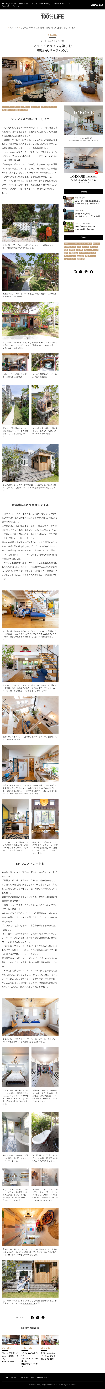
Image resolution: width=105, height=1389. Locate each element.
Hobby (47, 4)
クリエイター (86, 244)
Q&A (33, 1377)
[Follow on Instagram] (75, 271)
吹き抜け (6, 110)
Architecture (22, 4)
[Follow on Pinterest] (86, 271)
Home (5, 28)
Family (32, 4)
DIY (68, 4)
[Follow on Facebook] (91, 271)
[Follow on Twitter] (80, 271)
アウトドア (26, 107)
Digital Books (23, 1377)
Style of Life (11, 4)
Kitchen (39, 4)
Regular (16, 6)
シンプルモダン (69, 259)
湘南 (12, 110)
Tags (83, 237)
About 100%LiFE (9, 1377)
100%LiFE (52, 16)
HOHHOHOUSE (29, 1303)
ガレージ (45, 107)
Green (63, 4)
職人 (86, 250)
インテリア (35, 107)
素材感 (25, 110)
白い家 (18, 110)
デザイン (79, 250)
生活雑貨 (80, 256)
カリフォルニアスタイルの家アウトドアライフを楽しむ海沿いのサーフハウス (48, 28)
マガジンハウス (96, 5)
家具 (93, 253)
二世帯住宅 (73, 253)
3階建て (67, 244)
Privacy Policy (43, 1377)
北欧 (65, 250)
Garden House (8, 107)
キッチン (53, 107)
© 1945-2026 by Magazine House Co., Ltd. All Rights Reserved (52, 1385)
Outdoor (55, 4)
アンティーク (90, 256)
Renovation (7, 6)
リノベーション (69, 256)
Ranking (83, 192)
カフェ (73, 247)
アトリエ (94, 247)
